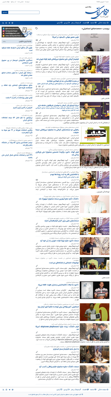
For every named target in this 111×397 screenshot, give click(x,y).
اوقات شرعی (5, 2)
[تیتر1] (37, 180)
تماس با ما (20, 2)
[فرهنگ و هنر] (40, 40)
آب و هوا (13, 2)
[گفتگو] (36, 86)
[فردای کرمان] (37, 40)
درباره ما (27, 2)
